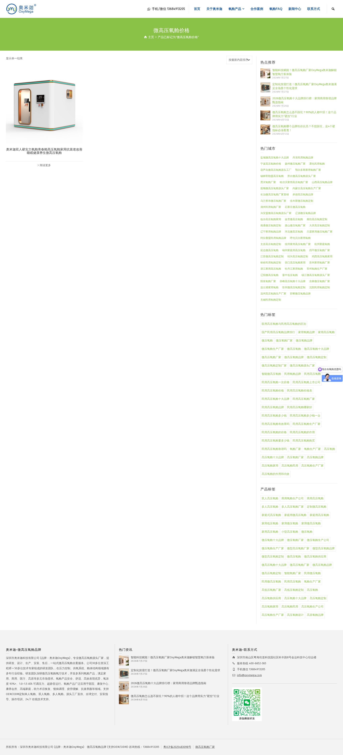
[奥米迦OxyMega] (22, 9)
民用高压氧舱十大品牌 (275, 399)
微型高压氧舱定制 (273, 556)
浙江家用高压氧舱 (270, 268)
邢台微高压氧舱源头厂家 (301, 176)
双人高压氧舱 (270, 498)
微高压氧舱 (294, 349)
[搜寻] (333, 9)
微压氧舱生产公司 (318, 540)
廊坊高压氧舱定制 (317, 219)
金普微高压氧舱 (294, 219)
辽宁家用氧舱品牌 (270, 231)
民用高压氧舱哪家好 (299, 407)
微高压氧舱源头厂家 (302, 365)
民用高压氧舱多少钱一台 (305, 415)
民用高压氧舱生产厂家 (306, 424)
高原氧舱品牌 (315, 615)
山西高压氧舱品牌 (322, 182)
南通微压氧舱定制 (270, 225)
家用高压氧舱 (326, 332)
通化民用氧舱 (317, 163)
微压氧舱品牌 (304, 340)
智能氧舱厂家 (292, 573)
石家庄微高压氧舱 (295, 206)
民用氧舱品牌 (292, 374)
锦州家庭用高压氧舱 (293, 250)
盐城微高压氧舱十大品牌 (274, 157)
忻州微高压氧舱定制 (293, 287)
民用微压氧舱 (312, 573)
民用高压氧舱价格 (273, 390)
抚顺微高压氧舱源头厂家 (274, 188)
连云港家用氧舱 (269, 287)
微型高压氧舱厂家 (298, 548)
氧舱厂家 (295, 449)
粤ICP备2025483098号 (177, 747)
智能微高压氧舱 (271, 374)
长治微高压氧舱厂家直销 (274, 194)
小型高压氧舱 (289, 531)
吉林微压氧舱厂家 (319, 281)
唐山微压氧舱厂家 (295, 225)
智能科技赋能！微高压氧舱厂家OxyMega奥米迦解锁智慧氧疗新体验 (173, 657)
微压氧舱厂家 (284, 340)
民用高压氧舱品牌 (273, 407)
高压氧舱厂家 (295, 457)
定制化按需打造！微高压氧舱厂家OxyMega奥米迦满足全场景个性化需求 (175, 670)
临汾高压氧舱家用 (270, 219)
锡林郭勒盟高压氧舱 (272, 176)
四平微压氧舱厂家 (319, 250)
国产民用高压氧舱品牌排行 (278, 332)
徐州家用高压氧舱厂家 (298, 244)
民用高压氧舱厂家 (304, 399)
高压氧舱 (329, 449)
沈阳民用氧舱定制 (319, 287)
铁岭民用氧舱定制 (270, 262)
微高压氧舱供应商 (315, 556)
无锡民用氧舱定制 (270, 299)
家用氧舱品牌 (306, 332)
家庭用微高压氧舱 (295, 515)
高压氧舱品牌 (315, 457)
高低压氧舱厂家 (271, 590)
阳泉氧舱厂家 (268, 281)
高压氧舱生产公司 (312, 606)
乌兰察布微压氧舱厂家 (273, 200)
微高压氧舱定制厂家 (274, 365)
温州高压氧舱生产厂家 (273, 293)
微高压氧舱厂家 (271, 357)
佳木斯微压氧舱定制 (301, 200)
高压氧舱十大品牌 (273, 457)
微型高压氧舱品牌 (323, 548)
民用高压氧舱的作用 (302, 432)
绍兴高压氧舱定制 (297, 256)
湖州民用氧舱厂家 (270, 206)
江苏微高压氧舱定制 (272, 256)
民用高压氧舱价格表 (299, 390)
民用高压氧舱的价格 (274, 432)
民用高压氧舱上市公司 (306, 382)
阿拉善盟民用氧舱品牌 (273, 237)
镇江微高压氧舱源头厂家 (316, 275)
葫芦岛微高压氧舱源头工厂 (275, 169)
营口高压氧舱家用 (295, 262)
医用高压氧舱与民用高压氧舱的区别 (284, 324)
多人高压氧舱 (270, 506)
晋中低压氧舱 (290, 275)
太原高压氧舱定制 (270, 244)
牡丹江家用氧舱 (294, 268)
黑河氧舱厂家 (268, 182)
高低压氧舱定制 (294, 590)
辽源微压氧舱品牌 (305, 213)
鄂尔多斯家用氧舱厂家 (308, 169)
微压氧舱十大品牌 (273, 540)
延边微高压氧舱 (269, 250)
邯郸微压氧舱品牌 (300, 293)
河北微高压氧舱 (294, 231)
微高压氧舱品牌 (294, 357)
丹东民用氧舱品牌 (303, 157)
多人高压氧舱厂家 (292, 506)
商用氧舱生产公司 (292, 498)
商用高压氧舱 (315, 498)
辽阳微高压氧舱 (269, 275)
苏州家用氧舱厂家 (319, 262)
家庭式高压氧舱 (271, 515)
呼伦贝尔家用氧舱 (300, 237)
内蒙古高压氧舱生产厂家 (307, 188)
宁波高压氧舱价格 (270, 163)
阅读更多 (45, 165)
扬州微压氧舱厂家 (295, 163)
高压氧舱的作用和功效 (275, 474)
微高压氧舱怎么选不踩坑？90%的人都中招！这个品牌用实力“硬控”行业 (175, 696)
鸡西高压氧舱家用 (322, 256)
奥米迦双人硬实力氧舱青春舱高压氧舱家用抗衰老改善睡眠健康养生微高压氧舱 (44, 151)
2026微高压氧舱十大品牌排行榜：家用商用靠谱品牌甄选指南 (168, 683)
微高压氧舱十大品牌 (316, 349)
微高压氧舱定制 (316, 357)
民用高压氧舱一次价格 (275, 382)
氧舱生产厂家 (312, 449)
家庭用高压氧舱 (319, 515)
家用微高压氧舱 (311, 523)
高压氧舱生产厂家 (312, 465)
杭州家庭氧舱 (322, 244)
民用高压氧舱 (292, 581)
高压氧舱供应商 (271, 598)
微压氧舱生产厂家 (273, 349)
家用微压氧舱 (289, 523)
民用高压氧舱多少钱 (274, 415)
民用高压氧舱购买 (304, 440)
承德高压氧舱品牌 (303, 194)
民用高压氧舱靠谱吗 (274, 449)
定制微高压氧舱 (316, 506)
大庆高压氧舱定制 (319, 225)
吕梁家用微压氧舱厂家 (319, 231)
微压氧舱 (267, 340)
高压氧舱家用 (270, 465)
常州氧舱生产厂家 (317, 268)
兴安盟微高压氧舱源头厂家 (275, 213)
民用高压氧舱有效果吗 (275, 424)
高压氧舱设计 (295, 615)
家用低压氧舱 (270, 523)
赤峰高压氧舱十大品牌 (292, 281)
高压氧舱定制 (318, 598)
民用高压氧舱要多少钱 (275, 440)
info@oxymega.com (249, 675)
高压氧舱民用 (289, 465)
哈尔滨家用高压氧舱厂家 (294, 182)
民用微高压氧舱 (271, 581)
